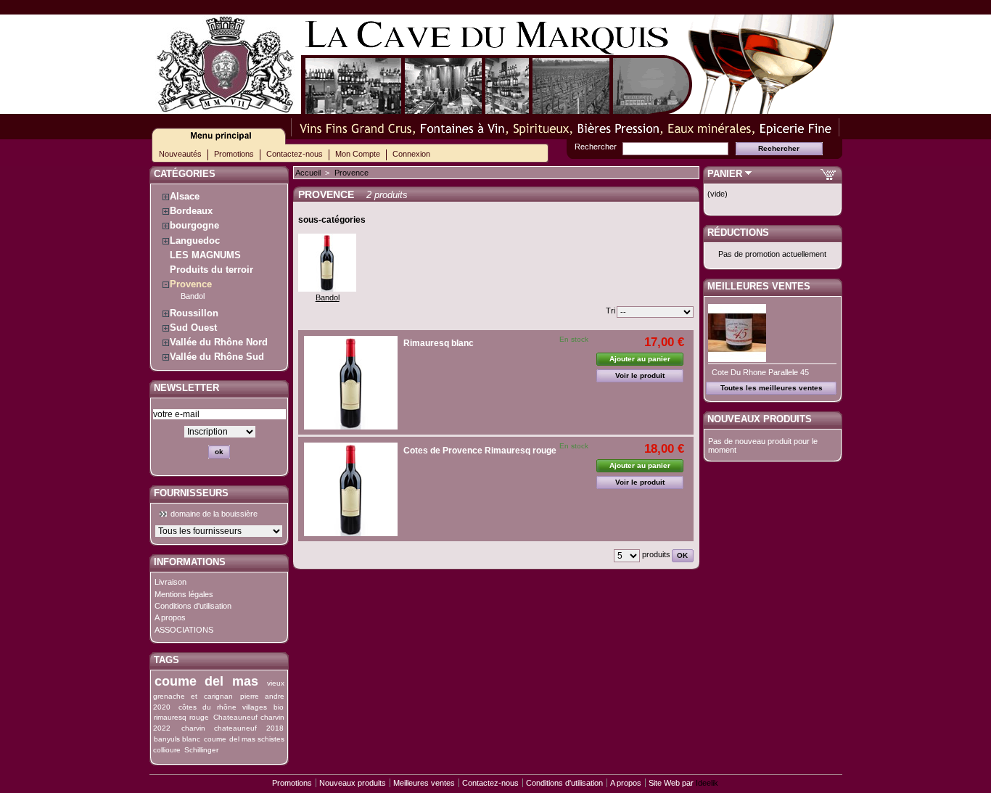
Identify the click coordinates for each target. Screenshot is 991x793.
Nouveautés (180, 153)
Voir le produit (640, 375)
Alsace (185, 196)
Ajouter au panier (639, 359)
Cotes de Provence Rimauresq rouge (479, 450)
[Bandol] (327, 288)
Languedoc (195, 240)
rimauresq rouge (181, 717)
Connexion (411, 153)
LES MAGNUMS (205, 255)
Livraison (170, 582)
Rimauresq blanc (438, 343)
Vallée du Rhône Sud (217, 356)
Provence (191, 284)
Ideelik (707, 782)
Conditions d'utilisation (193, 605)
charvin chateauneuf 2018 (232, 728)
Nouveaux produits (759, 419)
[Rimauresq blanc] (350, 382)
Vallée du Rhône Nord (219, 342)
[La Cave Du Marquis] (226, 108)
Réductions (738, 232)
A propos (170, 617)
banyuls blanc (177, 739)
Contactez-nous (294, 153)
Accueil (308, 172)
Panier (724, 173)
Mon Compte (357, 153)
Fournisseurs (191, 493)
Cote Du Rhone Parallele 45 (760, 372)
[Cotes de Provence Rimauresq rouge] (350, 489)
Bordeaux (191, 210)
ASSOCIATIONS (184, 629)
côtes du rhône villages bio (231, 707)
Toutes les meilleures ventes (771, 388)
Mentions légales (184, 594)
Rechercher (596, 146)
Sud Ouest (193, 327)
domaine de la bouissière (214, 513)
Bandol (193, 296)
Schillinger (201, 750)
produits (656, 554)
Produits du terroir (211, 269)
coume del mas (206, 681)
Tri (610, 310)
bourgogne (194, 225)
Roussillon (194, 313)
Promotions (234, 153)
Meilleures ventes (758, 286)
